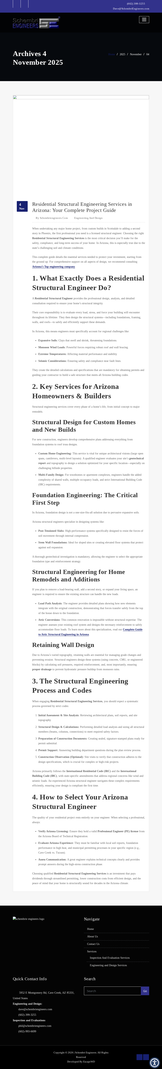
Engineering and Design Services (108, 965)
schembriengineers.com (52, 217)
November (136, 54)
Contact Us (93, 944)
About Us (92, 936)
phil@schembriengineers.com (34, 1025)
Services (91, 951)
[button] (154, 1062)
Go (145, 991)
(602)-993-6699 (27, 1031)
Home (111, 54)
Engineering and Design (88, 217)
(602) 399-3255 (136, 3)
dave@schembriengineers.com (35, 1009)
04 (147, 54)
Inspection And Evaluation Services (110, 957)
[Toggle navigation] (144, 19)
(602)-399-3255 (27, 1014)
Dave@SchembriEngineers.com (131, 8)
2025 (122, 54)
